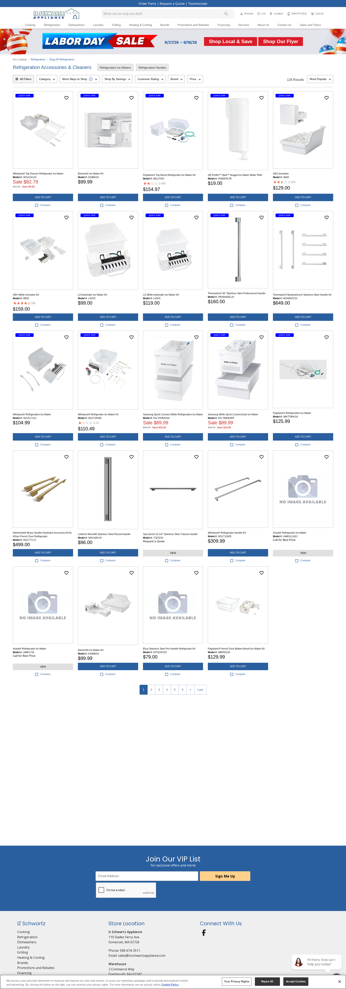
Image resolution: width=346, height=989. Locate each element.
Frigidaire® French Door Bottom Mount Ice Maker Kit (236, 648)
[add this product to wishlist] (66, 98)
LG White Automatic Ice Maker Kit (161, 294)
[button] (241, 13)
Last (200, 689)
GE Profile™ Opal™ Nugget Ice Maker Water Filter (235, 175)
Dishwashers (76, 24)
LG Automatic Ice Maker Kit (92, 294)
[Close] (339, 981)
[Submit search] (226, 13)
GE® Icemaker (281, 173)
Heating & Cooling (140, 24)
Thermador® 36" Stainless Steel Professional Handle (237, 293)
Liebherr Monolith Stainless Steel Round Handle (104, 534)
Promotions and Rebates (193, 24)
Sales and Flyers (310, 24)
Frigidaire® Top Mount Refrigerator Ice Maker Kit (169, 175)
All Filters (25, 79)
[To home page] (56, 14)
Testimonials (197, 3)
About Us (263, 24)
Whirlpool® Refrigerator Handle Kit (227, 532)
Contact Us (284, 24)
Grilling (116, 24)
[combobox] (46, 79)
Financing (223, 24)
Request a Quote (172, 3)
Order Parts (147, 3)
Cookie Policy (170, 984)
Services (243, 24)
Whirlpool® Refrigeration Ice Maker (32, 414)
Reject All (267, 981)
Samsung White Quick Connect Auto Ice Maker (233, 414)
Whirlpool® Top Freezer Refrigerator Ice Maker (38, 173)
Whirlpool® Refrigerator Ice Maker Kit (98, 414)
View (173, 553)
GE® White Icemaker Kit (26, 294)
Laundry (98, 24)
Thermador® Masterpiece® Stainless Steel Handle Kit (302, 294)
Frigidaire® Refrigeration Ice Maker (292, 413)
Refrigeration (52, 24)
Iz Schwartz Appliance (125, 932)
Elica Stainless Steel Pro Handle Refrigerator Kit (169, 648)
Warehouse (117, 964)
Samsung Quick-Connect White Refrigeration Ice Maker (173, 414)
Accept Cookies (296, 981)
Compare (45, 205)
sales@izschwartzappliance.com (141, 955)
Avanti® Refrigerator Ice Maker (289, 532)
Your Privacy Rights (236, 981)
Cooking (30, 24)
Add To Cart (43, 197)
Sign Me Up (225, 876)
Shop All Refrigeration (61, 59)
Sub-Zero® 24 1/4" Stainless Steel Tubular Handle (170, 534)
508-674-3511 (130, 950)
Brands (164, 24)
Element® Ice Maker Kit (90, 173)
